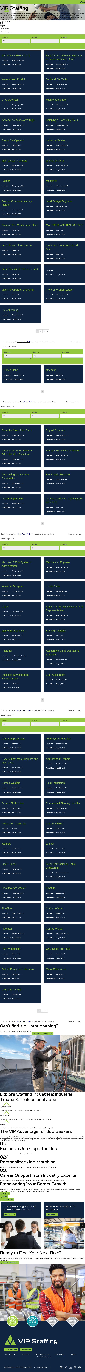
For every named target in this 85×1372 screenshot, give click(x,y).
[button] (79, 9)
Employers (25, 1354)
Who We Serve (40, 1354)
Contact (73, 1354)
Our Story (9, 1354)
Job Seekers (59, 1354)
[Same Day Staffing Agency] (61, 1367)
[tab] (42, 21)
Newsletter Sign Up (44, 1357)
